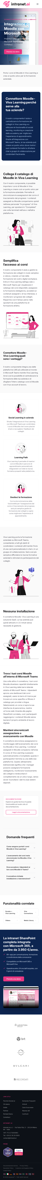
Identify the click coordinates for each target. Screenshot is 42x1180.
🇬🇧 (4, 1174)
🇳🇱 (20, 1174)
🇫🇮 (30, 1174)
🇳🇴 (33, 1174)
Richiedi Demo (8, 1114)
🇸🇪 (23, 1174)
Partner (5, 1111)
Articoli (24, 1104)
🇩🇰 (26, 1174)
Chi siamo (6, 1104)
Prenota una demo (13, 52)
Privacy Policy (24, 1165)
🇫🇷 (14, 1174)
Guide (5, 1107)
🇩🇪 (11, 1174)
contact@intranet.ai (9, 1138)
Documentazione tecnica (10, 1165)
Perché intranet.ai (9, 1101)
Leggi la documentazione (21, 812)
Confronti (25, 1114)
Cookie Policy (7, 1170)
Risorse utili (26, 1111)
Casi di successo (27, 1107)
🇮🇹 (7, 1174)
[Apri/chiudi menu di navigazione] (37, 4)
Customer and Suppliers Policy (24, 1168)
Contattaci (6, 1117)
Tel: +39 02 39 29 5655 (11, 1135)
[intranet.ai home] (16, 4)
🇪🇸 (17, 1174)
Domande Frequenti (28, 1101)
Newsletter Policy (8, 1168)
